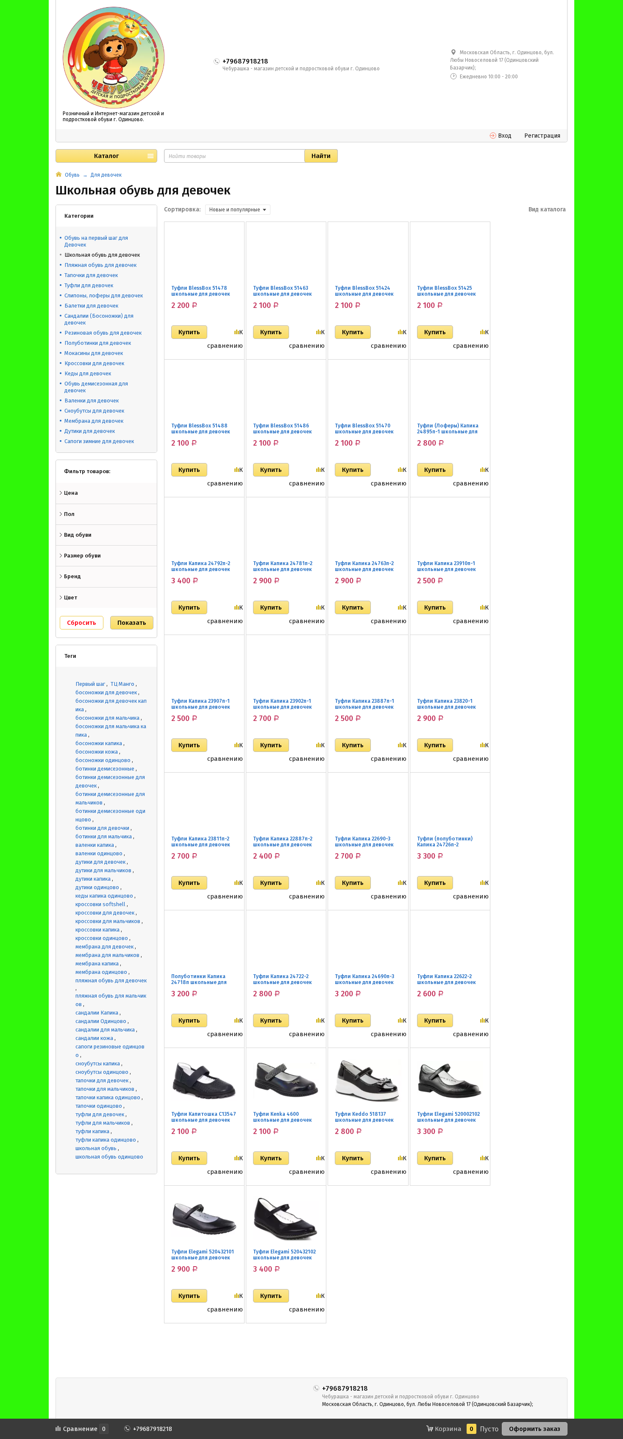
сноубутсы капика (97, 1063)
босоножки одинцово (103, 760)
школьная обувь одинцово (109, 1156)
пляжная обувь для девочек (111, 980)
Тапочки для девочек (91, 275)
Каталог (106, 156)
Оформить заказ (534, 1429)
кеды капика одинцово (104, 896)
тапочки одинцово (98, 1106)
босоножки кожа (96, 752)
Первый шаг (90, 684)
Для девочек (106, 175)
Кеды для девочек (87, 373)
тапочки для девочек (101, 1080)
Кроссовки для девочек (94, 363)
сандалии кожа (94, 1038)
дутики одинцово (97, 887)
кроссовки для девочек (104, 912)
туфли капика (92, 1131)
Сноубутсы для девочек (94, 411)
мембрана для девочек (104, 946)
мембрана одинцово (101, 972)
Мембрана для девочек (93, 421)
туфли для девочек (99, 1114)
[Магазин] (59, 175)
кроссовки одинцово (101, 938)
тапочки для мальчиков (104, 1089)
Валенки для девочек (91, 400)
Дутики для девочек (89, 431)
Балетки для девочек (91, 305)
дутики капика (93, 879)
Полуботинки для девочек (97, 343)
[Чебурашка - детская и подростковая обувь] (113, 57)
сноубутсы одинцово (101, 1072)
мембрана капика (97, 963)
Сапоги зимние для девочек (99, 441)
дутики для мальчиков (103, 870)
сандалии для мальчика (105, 1029)
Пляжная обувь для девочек (100, 265)
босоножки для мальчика (107, 718)
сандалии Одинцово (100, 1021)
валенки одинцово (98, 853)
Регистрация (542, 135)
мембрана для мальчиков (107, 955)
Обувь (72, 175)
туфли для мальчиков (102, 1123)
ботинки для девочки (102, 828)
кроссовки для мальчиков (107, 921)
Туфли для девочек (88, 285)
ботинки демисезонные (104, 768)
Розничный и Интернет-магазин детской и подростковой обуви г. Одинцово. (113, 116)
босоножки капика (98, 743)
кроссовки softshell (100, 904)
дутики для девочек (100, 862)
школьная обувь (96, 1148)
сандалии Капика (96, 1012)
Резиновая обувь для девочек (103, 333)
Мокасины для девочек (93, 353)
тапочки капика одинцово (107, 1097)
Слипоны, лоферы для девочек (103, 295)
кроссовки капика (97, 929)
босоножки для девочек (106, 692)
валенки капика (94, 845)
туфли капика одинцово (105, 1140)
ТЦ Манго (122, 684)
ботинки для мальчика (103, 836)
